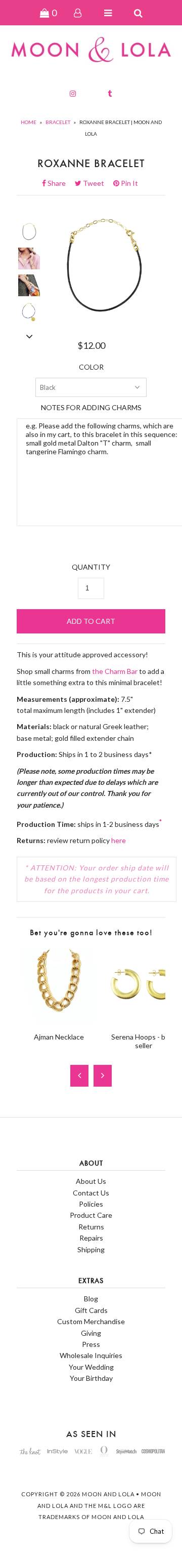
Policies (91, 1204)
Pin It (128, 183)
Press (91, 1344)
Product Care (91, 1215)
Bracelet (58, 122)
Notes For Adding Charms (91, 407)
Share (59, 183)
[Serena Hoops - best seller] (143, 1019)
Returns (91, 1226)
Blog (91, 1298)
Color (91, 367)
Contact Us (91, 1192)
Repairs (91, 1237)
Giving (91, 1333)
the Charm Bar (115, 671)
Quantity (91, 567)
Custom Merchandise (91, 1321)
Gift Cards (91, 1310)
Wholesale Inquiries (91, 1355)
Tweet (96, 183)
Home (28, 122)
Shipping (91, 1249)
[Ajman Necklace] (59, 1019)
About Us (91, 1181)
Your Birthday (91, 1378)
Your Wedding (91, 1367)
